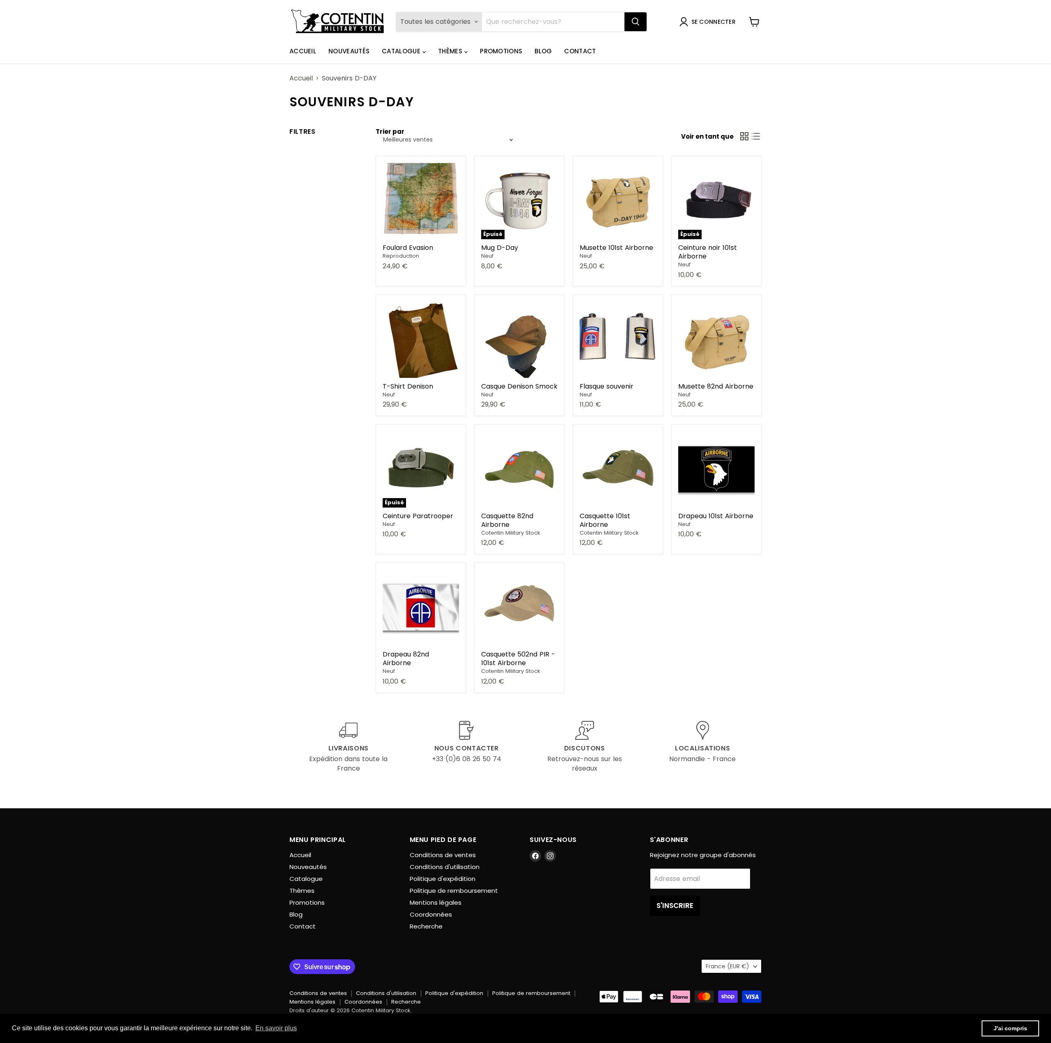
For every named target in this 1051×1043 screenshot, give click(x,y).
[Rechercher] (635, 21)
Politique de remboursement (454, 890)
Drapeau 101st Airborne (715, 516)
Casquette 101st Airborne (605, 520)
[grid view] (744, 136)
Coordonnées (431, 914)
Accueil (302, 51)
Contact (580, 51)
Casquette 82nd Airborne (507, 520)
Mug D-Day (499, 247)
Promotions (501, 51)
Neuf (487, 256)
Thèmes (451, 51)
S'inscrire (674, 905)
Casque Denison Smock (519, 386)
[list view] (756, 136)
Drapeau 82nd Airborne (406, 659)
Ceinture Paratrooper (418, 516)
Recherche (426, 926)
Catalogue (402, 51)
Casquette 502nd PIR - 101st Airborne (518, 659)
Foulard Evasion (408, 247)
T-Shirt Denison (408, 386)
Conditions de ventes (443, 855)
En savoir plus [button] (276, 1028)
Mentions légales (435, 902)
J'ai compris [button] (1010, 1028)
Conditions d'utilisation (445, 866)
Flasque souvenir (606, 386)
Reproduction (401, 256)
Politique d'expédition (442, 878)
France (727, 966)
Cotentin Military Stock (510, 533)
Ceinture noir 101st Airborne (707, 252)
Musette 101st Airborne (616, 247)
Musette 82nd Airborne (715, 386)
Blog (543, 51)
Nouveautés (348, 51)
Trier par (390, 131)
